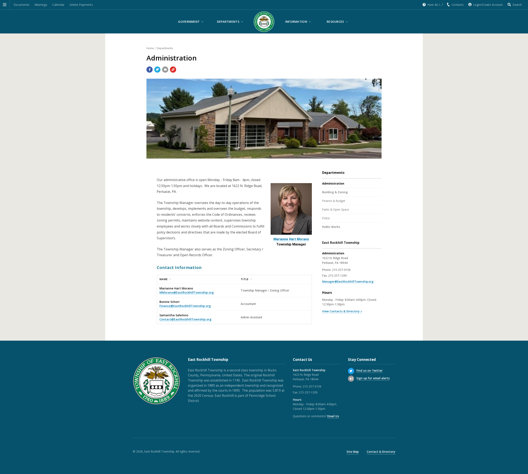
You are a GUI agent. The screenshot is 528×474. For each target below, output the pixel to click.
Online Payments (81, 5)
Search (517, 5)
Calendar (58, 5)
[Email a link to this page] (165, 69)
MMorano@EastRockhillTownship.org (186, 292)
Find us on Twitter (369, 370)
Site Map (352, 452)
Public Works (331, 227)
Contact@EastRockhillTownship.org (185, 319)
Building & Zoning (335, 192)
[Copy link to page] (173, 69)
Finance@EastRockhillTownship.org (185, 306)
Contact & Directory (381, 452)
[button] (4, 4)
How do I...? (435, 5)
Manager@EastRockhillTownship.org (348, 281)
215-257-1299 (337, 275)
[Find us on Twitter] (351, 371)
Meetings (41, 5)
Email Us (333, 416)
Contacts (457, 5)
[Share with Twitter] (157, 69)
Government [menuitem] (189, 22)
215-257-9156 (341, 270)
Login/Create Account (488, 5)
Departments (165, 48)
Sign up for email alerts (373, 378)
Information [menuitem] (296, 22)
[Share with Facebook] (149, 69)
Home (150, 48)
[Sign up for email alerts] (351, 379)
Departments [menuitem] (228, 22)
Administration (333, 183)
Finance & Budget (333, 201)
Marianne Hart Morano (291, 239)
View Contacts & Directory (340, 311)
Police (326, 218)
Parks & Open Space (335, 209)
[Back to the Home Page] (264, 21)
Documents (21, 5)
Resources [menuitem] (335, 22)
